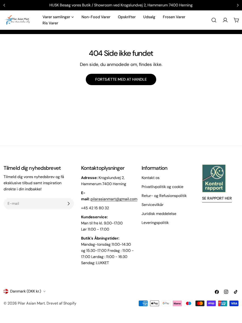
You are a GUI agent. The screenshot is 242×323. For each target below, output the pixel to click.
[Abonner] (68, 204)
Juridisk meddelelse (159, 213)
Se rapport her (217, 198)
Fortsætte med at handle (121, 79)
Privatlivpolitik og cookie (162, 186)
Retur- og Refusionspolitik (164, 195)
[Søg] (214, 20)
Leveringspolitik (155, 222)
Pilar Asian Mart (31, 303)
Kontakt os (151, 177)
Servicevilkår (153, 204)
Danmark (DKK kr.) (25, 291)
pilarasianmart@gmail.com (114, 198)
